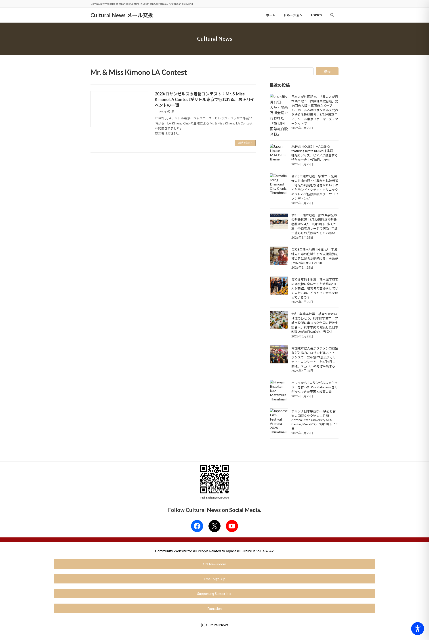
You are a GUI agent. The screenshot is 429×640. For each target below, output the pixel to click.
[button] (332, 15)
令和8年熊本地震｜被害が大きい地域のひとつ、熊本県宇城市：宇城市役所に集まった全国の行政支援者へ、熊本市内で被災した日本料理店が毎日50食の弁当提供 (314, 323)
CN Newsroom (214, 564)
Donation (214, 608)
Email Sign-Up (214, 579)
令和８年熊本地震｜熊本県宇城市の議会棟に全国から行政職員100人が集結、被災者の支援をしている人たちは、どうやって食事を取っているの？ (314, 288)
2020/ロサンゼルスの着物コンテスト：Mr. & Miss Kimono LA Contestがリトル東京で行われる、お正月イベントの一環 (204, 99)
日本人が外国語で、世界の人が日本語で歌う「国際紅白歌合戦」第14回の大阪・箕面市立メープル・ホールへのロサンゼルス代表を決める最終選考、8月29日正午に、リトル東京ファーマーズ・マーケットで (314, 110)
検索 (327, 71)
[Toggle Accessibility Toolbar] (418, 629)
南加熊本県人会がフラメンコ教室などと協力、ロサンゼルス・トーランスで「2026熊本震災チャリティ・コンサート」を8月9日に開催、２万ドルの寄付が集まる (314, 357)
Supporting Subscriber (214, 593)
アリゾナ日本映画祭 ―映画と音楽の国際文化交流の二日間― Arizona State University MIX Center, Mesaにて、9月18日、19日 (314, 419)
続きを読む (245, 142)
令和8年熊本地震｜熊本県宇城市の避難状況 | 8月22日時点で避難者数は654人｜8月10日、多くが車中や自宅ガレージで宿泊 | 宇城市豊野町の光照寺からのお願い (314, 224)
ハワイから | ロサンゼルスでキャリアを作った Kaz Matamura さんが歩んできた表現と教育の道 (314, 387)
